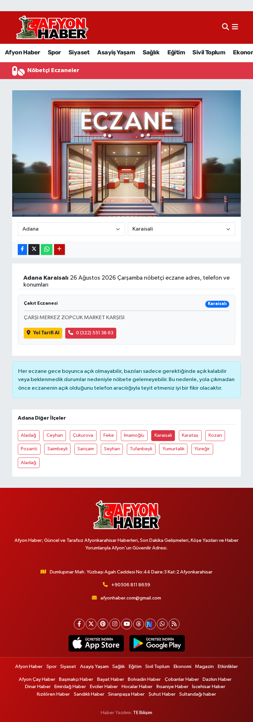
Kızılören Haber (53, 694)
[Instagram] (114, 624)
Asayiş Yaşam (116, 52)
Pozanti (29, 448)
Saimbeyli (57, 448)
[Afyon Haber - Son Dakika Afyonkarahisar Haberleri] (52, 27)
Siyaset (79, 52)
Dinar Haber (38, 686)
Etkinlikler (228, 666)
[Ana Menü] (235, 27)
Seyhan (112, 448)
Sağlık (151, 52)
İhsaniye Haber (172, 686)
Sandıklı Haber (89, 694)
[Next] (150, 624)
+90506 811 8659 (130, 584)
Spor (54, 52)
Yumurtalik (173, 448)
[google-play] (157, 643)
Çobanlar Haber (182, 679)
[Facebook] (79, 624)
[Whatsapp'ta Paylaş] (46, 249)
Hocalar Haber (137, 686)
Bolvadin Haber (144, 679)
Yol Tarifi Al (46, 332)
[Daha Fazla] (59, 249)
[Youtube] (126, 624)
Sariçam (85, 448)
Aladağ (28, 435)
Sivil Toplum (208, 52)
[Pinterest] (103, 624)
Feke (108, 435)
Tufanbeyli (141, 448)
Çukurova (83, 435)
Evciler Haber (104, 686)
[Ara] (225, 27)
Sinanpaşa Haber (126, 694)
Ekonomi (182, 666)
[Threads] (138, 624)
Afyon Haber (22, 52)
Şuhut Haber (162, 694)
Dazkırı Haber (217, 679)
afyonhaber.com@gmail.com (130, 598)
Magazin (204, 666)
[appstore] (96, 643)
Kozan (215, 435)
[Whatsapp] (162, 624)
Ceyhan (54, 435)
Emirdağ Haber (70, 686)
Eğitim (176, 52)
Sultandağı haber (197, 694)
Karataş (190, 435)
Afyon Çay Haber (37, 679)
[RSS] (174, 624)
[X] (91, 624)
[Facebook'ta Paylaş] (22, 249)
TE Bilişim (142, 712)
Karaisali (163, 435)
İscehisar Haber (208, 686)
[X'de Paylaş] (34, 249)
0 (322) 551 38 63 (94, 332)
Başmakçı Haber (76, 679)
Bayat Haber (110, 679)
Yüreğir (202, 448)
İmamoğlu (134, 435)
